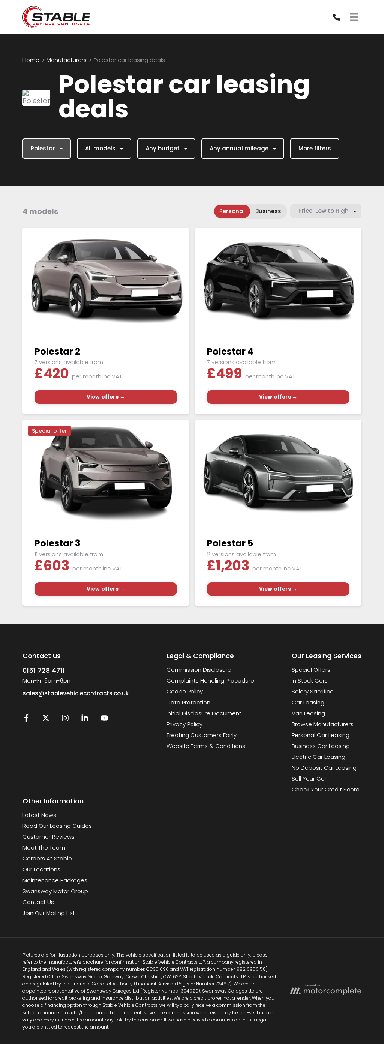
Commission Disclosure (198, 670)
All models (100, 148)
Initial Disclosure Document (204, 713)
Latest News (39, 815)
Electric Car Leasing (318, 757)
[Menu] (354, 16)
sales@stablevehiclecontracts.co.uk (75, 693)
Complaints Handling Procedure (210, 680)
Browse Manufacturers (323, 724)
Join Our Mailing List (48, 913)
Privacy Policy (184, 724)
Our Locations (41, 869)
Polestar (43, 148)
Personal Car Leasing (321, 735)
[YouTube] (104, 720)
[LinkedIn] (84, 720)
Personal (232, 211)
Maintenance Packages (54, 880)
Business (268, 211)
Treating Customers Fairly (201, 735)
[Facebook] (26, 720)
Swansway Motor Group (55, 891)
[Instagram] (65, 720)
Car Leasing (308, 702)
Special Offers (311, 670)
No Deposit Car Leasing (324, 768)
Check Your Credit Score (326, 789)
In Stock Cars (310, 680)
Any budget (163, 148)
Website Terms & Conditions (205, 746)
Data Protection (188, 702)
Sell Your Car (309, 778)
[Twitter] (46, 720)
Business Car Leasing (321, 746)
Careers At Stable (47, 858)
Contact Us (38, 902)
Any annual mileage (239, 148)
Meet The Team (43, 847)
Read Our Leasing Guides (57, 826)
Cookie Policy (184, 691)
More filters (314, 148)
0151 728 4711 (43, 670)
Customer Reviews (48, 837)
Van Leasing (308, 713)
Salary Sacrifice (313, 691)
